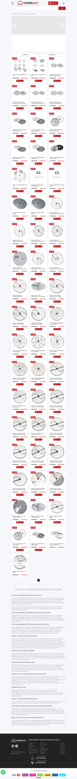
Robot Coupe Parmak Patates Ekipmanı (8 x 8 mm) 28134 (57, 489)
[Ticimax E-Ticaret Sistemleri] (38, 778)
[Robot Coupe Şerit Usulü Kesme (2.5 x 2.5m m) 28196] (20, 451)
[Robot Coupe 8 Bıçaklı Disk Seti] (38, 65)
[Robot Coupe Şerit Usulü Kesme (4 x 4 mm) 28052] (38, 451)
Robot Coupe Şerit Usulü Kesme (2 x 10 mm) (37, 434)
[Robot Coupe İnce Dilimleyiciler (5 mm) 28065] (57, 258)
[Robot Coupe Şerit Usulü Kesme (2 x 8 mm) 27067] (20, 424)
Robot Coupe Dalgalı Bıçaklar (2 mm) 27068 (55, 296)
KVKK (30, 747)
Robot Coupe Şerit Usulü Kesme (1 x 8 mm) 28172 (56, 379)
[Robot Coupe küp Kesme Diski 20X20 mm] (20, 148)
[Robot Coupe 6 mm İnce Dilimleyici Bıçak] (20, 507)
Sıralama (25, 54)
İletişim (31, 744)
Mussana (43, 752)
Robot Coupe (44, 744)
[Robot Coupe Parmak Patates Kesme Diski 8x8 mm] (20, 93)
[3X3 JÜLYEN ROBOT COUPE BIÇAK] (57, 176)
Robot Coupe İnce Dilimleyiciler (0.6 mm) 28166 (57, 213)
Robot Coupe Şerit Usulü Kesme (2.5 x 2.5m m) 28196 (20, 461)
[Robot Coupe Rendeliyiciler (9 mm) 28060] (57, 341)
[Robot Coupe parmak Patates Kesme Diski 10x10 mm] (38, 93)
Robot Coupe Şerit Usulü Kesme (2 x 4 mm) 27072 (37, 406)
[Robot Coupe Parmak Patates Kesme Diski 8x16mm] (57, 65)
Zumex (62, 753)
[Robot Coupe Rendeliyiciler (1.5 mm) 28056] (57, 314)
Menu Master (43, 750)
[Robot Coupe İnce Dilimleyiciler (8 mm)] (20, 286)
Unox (42, 746)
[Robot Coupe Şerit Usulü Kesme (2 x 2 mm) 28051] (57, 424)
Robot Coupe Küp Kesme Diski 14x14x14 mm (37, 130)
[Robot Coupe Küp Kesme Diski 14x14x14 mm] (38, 120)
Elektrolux (43, 753)
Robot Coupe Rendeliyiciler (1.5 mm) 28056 (57, 323)
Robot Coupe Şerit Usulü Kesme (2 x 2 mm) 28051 (56, 434)
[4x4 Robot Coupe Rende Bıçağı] (20, 203)
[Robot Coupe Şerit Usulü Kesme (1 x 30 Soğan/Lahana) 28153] (20, 396)
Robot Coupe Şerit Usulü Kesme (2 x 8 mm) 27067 (19, 434)
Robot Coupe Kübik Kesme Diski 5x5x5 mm (57, 158)
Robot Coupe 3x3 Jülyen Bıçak (56, 517)
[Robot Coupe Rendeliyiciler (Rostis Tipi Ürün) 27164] (20, 369)
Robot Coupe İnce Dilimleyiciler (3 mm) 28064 (19, 268)
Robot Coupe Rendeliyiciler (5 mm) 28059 (38, 351)
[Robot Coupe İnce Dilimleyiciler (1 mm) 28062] (38, 231)
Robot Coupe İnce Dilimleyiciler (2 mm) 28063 (56, 241)
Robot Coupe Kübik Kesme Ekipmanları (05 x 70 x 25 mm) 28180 (38, 489)
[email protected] (15, 750)
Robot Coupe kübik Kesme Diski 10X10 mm (19, 130)
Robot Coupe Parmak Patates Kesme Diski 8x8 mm (19, 103)
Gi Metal (42, 747)
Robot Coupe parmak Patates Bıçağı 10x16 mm (56, 103)
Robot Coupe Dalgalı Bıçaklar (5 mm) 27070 (36, 323)
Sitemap (31, 753)
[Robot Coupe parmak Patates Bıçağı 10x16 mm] (57, 93)
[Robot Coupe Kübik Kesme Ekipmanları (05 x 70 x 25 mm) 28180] (38, 479)
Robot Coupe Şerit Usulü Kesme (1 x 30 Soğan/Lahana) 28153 (19, 406)
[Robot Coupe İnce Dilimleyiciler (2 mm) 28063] (57, 231)
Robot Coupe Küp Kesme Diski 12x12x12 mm (56, 130)
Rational (63, 743)
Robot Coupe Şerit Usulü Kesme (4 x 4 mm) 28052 (37, 461)
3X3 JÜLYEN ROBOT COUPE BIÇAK (57, 185)
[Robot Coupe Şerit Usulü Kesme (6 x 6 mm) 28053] (57, 451)
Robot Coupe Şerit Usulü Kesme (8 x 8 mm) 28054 (19, 489)
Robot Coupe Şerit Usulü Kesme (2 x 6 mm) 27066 (56, 406)
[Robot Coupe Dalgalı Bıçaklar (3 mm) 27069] (20, 314)
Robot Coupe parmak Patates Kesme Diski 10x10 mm (38, 103)
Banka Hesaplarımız (33, 752)
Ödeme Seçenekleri (33, 749)
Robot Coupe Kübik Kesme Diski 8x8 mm (38, 158)
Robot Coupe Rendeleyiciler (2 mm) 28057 (20, 351)
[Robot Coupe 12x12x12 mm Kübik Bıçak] (20, 534)
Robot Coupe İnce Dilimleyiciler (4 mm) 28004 (38, 268)
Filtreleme (53, 54)
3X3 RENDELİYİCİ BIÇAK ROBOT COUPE (37, 185)
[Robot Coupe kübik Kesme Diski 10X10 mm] (20, 120)
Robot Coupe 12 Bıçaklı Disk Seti (20, 75)
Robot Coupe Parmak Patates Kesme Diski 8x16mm (55, 75)
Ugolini (62, 746)
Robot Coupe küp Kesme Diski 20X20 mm (19, 158)
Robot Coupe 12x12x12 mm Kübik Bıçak (19, 544)
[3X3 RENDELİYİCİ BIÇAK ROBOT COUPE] (38, 176)
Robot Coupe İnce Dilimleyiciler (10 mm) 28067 (38, 296)
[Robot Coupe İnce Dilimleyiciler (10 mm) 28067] (38, 286)
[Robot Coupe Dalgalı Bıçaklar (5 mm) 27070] (38, 314)
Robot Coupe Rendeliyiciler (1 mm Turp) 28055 (38, 379)
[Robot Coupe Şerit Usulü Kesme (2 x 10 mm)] (38, 424)
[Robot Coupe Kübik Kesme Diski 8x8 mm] (38, 148)
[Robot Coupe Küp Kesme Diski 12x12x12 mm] (57, 120)
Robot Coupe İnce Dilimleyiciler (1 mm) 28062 (38, 241)
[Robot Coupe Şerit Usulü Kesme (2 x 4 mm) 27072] (38, 396)
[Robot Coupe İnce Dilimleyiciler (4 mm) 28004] (38, 258)
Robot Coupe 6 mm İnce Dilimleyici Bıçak (19, 517)
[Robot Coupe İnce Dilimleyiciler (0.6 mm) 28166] (57, 203)
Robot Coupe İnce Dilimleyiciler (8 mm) (18, 296)
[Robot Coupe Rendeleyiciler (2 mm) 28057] (20, 341)
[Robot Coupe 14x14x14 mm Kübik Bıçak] (38, 534)
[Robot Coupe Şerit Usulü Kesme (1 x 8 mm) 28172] (57, 369)
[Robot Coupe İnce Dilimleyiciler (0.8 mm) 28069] (20, 231)
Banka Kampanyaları (34, 750)
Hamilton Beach (44, 749)
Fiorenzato (63, 747)
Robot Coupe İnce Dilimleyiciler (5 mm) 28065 (56, 268)
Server (62, 749)
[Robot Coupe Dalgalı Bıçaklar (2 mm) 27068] (57, 286)
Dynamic (63, 750)
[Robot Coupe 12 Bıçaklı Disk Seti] (20, 65)
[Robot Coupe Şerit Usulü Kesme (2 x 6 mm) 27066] (57, 396)
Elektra (42, 743)
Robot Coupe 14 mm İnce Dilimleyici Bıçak (37, 517)
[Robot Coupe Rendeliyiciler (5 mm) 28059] (38, 341)
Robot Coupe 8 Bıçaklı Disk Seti (38, 75)
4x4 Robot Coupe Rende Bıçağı (19, 213)
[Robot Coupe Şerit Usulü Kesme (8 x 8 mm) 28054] (20, 479)
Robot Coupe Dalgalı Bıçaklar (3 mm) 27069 (18, 323)
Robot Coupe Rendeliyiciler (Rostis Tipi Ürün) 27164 (19, 379)
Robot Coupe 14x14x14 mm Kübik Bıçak (38, 544)
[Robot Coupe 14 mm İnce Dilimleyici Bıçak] (38, 507)
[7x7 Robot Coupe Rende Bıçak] (38, 203)
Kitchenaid (63, 752)
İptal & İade (31, 746)
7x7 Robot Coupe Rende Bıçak (37, 213)
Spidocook (63, 744)
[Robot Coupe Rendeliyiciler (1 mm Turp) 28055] (38, 369)
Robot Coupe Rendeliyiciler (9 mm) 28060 (57, 351)
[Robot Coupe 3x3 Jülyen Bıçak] (57, 507)
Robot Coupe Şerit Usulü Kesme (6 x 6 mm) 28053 (56, 461)
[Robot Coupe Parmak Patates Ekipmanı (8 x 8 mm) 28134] (57, 479)
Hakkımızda (32, 743)
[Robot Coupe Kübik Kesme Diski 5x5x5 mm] (57, 148)
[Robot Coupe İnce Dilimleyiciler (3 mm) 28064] (20, 258)
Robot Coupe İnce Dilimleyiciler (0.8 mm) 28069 (18, 241)
